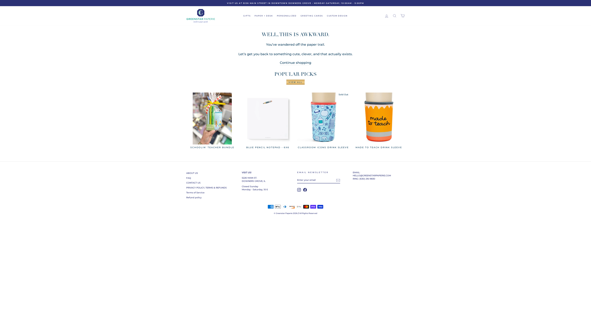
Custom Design (337, 16)
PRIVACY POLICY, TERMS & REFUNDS (206, 187)
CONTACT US (193, 183)
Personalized (287, 16)
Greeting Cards (312, 16)
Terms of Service (195, 192)
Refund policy (194, 197)
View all (295, 82)
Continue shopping (295, 63)
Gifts (247, 16)
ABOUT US (192, 173)
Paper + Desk (264, 16)
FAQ (188, 178)
